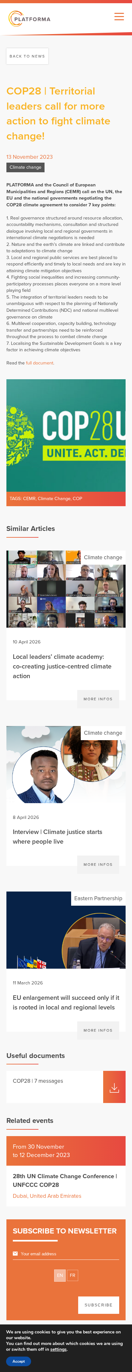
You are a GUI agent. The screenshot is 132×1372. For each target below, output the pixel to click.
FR (72, 1275)
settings (58, 1349)
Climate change (25, 167)
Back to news (27, 56)
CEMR (29, 498)
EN (60, 1275)
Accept (18, 1361)
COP (77, 498)
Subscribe (99, 1305)
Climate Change (54, 498)
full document (39, 363)
